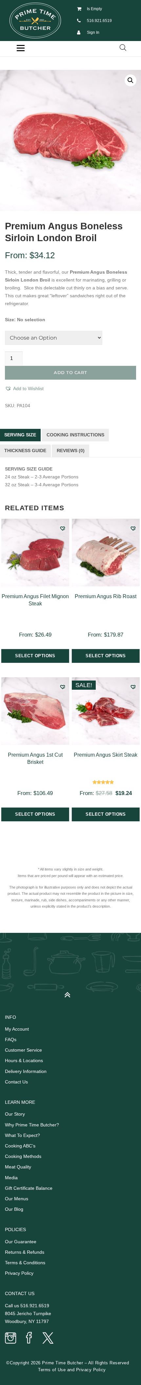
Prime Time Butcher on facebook (29, 1338)
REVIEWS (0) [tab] (71, 450)
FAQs (10, 1039)
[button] (130, 80)
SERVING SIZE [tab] (20, 434)
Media (11, 1177)
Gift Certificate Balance (28, 1188)
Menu (20, 48)
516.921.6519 (99, 21)
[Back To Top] (70, 991)
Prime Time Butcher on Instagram (11, 1338)
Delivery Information (26, 1071)
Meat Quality (18, 1166)
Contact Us (16, 1081)
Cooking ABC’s (20, 1145)
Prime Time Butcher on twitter (47, 1338)
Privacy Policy (19, 1273)
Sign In (93, 32)
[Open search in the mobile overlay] (123, 47)
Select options (35, 655)
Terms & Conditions (25, 1262)
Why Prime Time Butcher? (32, 1124)
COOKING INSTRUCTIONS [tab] (75, 434)
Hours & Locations (24, 1060)
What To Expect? (22, 1135)
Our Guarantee (20, 1241)
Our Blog (14, 1209)
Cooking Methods (23, 1156)
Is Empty (94, 9)
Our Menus (16, 1198)
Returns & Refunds (24, 1252)
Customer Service (23, 1050)
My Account (17, 1029)
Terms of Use (52, 1369)
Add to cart (70, 372)
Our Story (15, 1114)
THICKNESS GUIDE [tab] (25, 450)
